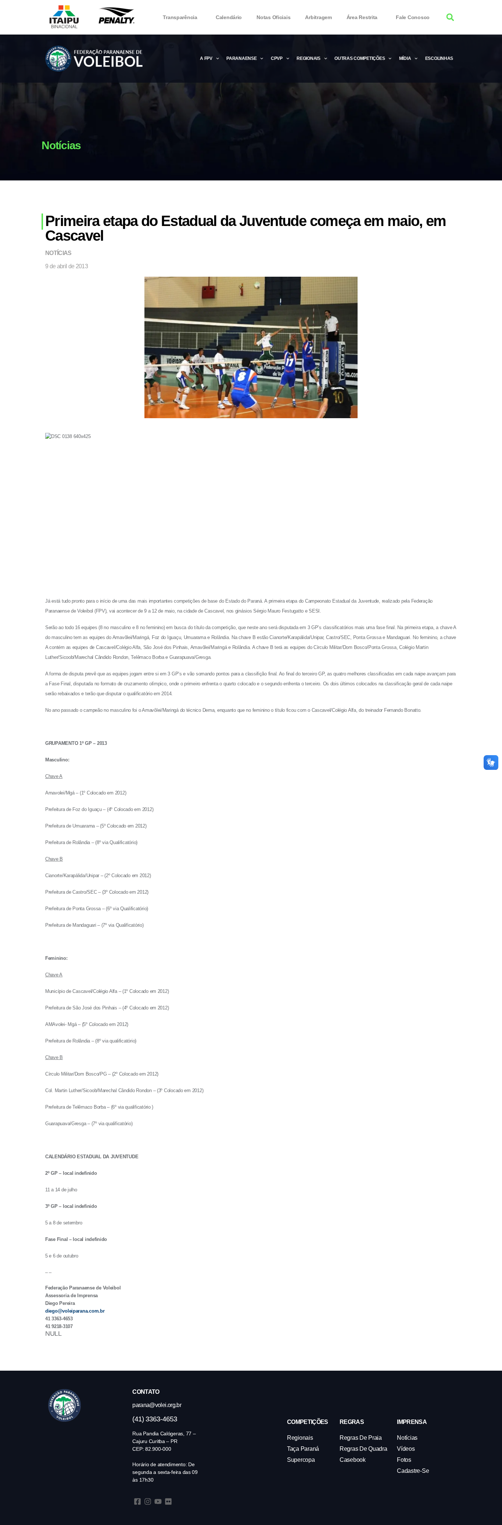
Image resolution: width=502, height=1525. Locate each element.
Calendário (229, 17)
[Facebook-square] (137, 1501)
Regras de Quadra (363, 1449)
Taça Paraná (303, 1449)
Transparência (180, 17)
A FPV (206, 58)
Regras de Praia (361, 1438)
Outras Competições (359, 58)
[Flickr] (168, 1501)
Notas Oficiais (273, 17)
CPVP (277, 58)
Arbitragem (318, 17)
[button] (450, 17)
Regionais (308, 58)
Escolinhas (439, 58)
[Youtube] (158, 1501)
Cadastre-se (413, 1471)
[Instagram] (148, 1501)
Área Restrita (362, 17)
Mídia (405, 58)
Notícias (58, 253)
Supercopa (301, 1460)
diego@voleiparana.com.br (75, 1311)
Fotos (404, 1460)
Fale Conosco (413, 17)
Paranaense (241, 58)
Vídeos (406, 1449)
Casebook (353, 1460)
